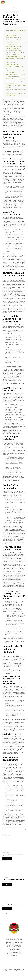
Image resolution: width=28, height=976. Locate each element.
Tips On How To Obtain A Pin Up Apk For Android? (16, 85)
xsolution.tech (21, 970)
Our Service (8, 87)
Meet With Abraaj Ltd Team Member (14, 44)
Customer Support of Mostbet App (13, 46)
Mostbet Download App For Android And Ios (15, 93)
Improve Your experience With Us (13, 37)
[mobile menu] (26, 2)
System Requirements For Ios (12, 83)
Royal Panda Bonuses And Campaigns (14, 81)
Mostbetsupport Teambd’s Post (12, 64)
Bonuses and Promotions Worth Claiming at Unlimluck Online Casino (13, 880)
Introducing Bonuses (10, 95)
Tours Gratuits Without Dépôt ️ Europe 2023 (13, 905)
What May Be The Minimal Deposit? (14, 50)
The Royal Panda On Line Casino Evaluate (15, 39)
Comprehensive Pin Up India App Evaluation (15, 56)
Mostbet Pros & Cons (10, 62)
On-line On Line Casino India (12, 48)
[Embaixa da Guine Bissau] (3, 2)
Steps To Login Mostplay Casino (12, 76)
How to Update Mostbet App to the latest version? (17, 42)
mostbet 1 (5, 183)
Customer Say (9, 68)
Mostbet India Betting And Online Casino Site (16, 78)
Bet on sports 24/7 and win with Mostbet (15, 66)
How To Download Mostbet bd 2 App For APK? (15, 74)
